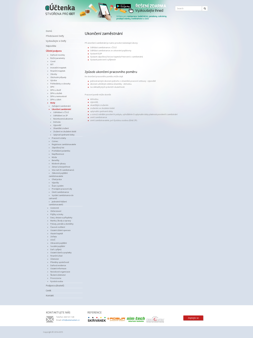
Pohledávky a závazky (60, 83)
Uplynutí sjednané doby (64, 134)
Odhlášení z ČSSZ (61, 112)
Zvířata (53, 236)
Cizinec (55, 141)
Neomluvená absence (63, 118)
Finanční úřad (56, 255)
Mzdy (52, 102)
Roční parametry (57, 58)
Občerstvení (55, 211)
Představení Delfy (55, 35)
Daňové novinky (57, 55)
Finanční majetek (57, 71)
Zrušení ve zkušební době (64, 131)
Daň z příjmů (55, 249)
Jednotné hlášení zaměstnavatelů (58, 203)
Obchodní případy (58, 77)
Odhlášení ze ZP (60, 115)
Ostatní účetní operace (60, 230)
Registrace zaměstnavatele (64, 144)
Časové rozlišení (57, 227)
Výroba (53, 80)
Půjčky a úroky (56, 214)
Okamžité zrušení (61, 128)
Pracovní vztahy (59, 138)
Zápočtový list (58, 147)
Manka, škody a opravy (60, 220)
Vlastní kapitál (56, 233)
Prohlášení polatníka (61, 150)
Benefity (55, 160)
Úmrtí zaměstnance (60, 192)
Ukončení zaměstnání (61, 109)
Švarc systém (58, 185)
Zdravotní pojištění (58, 243)
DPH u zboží (55, 90)
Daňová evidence (58, 265)
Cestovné (54, 208)
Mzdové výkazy (59, 163)
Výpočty (55, 182)
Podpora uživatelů (55, 285)
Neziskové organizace (60, 271)
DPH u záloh (55, 99)
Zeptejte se (193, 317)
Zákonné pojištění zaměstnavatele (58, 174)
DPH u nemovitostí (58, 96)
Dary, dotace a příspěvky (61, 217)
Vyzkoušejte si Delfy (56, 40)
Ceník (48, 290)
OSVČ (52, 239)
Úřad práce (57, 179)
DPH (52, 86)
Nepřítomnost (58, 154)
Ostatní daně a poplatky (61, 252)
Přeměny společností (59, 262)
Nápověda (51, 45)
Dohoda (56, 122)
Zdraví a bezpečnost (61, 166)
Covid (52, 61)
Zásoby (53, 74)
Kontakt (50, 295)
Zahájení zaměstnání (61, 106)
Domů (49, 30)
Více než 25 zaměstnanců (63, 170)
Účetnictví (54, 259)
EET (51, 64)
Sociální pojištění (57, 246)
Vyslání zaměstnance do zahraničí (61, 197)
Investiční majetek (58, 67)
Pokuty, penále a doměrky (61, 224)
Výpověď (57, 125)
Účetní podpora (53, 50)
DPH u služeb (56, 93)
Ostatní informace (58, 268)
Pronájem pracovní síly (62, 189)
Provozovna (55, 278)
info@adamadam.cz (71, 320)
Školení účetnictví (58, 275)
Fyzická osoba (56, 281)
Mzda (54, 157)
